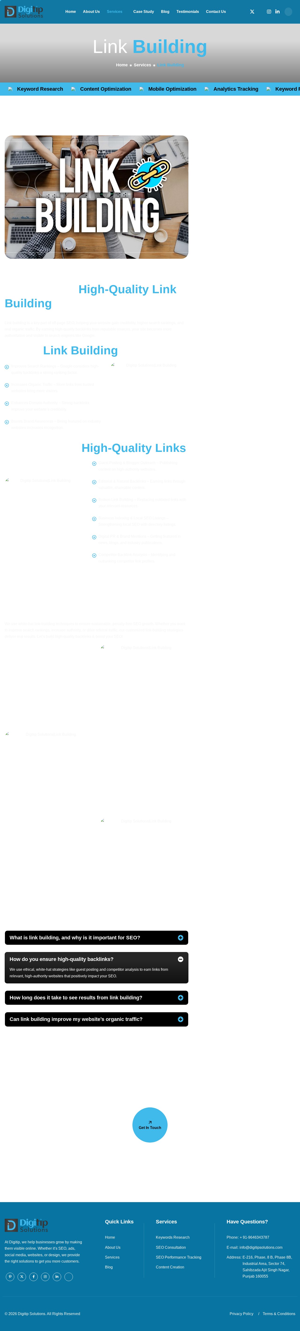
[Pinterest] (10, 1277)
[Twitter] (252, 11)
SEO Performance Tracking (178, 1257)
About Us (91, 12)
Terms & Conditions (279, 1314)
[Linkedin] (277, 11)
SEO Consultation (171, 1247)
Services (114, 12)
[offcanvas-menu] (288, 11)
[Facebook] (260, 11)
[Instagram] (269, 11)
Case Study (143, 12)
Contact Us (216, 12)
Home (70, 12)
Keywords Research (173, 1237)
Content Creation (170, 1267)
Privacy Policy (241, 1314)
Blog (165, 12)
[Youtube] (68, 1277)
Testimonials (187, 12)
